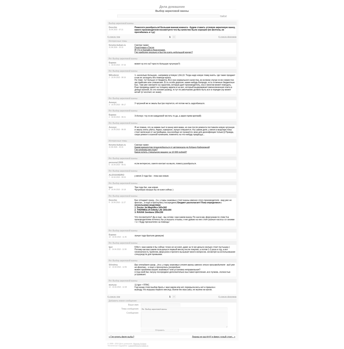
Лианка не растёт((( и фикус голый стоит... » (213, 337)
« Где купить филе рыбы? (121, 337)
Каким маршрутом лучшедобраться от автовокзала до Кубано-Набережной (172, 147)
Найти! (223, 16)
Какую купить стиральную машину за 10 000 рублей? (161, 152)
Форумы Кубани (139, 344)
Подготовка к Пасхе (144, 47)
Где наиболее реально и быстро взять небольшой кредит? (164, 52)
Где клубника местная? (146, 150)
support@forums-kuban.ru (138, 346)
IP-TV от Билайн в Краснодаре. (150, 50)
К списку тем (114, 37)
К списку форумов (227, 37)
